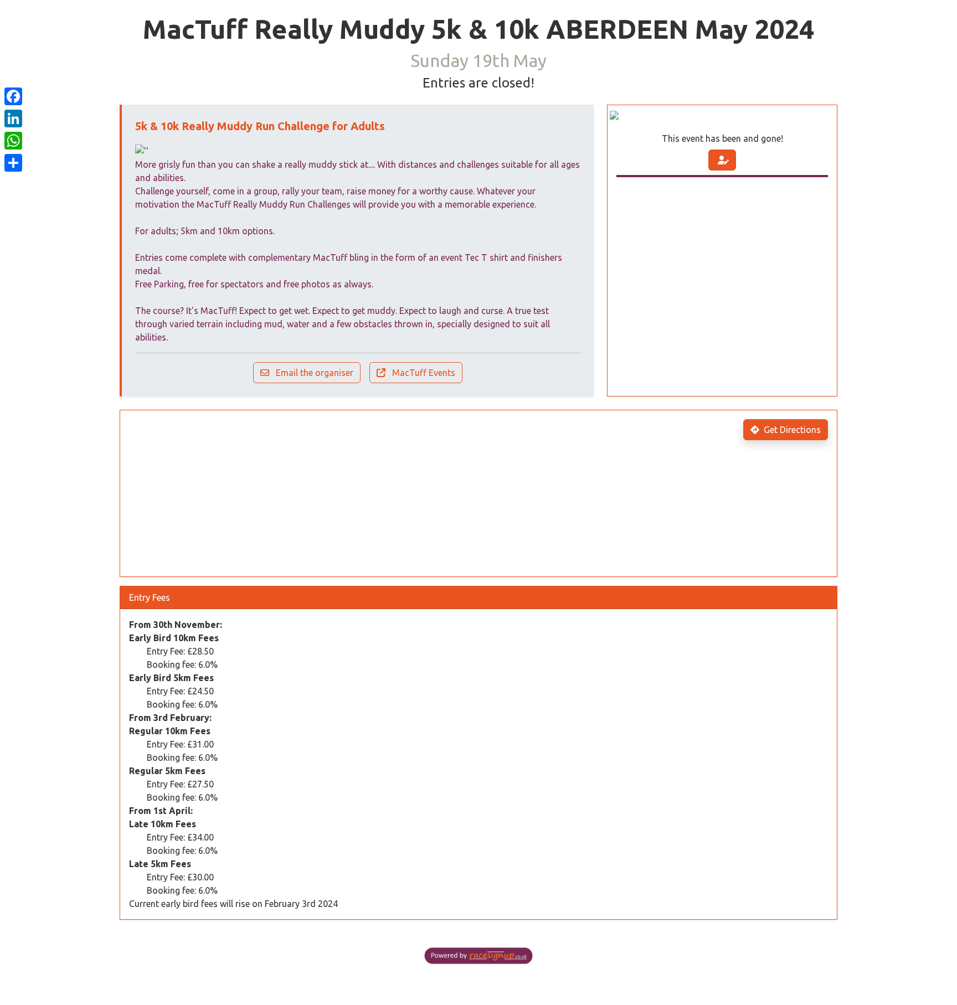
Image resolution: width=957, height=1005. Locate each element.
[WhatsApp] (13, 141)
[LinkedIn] (13, 118)
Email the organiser (313, 373)
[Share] (13, 163)
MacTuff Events (422, 373)
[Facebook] (13, 96)
